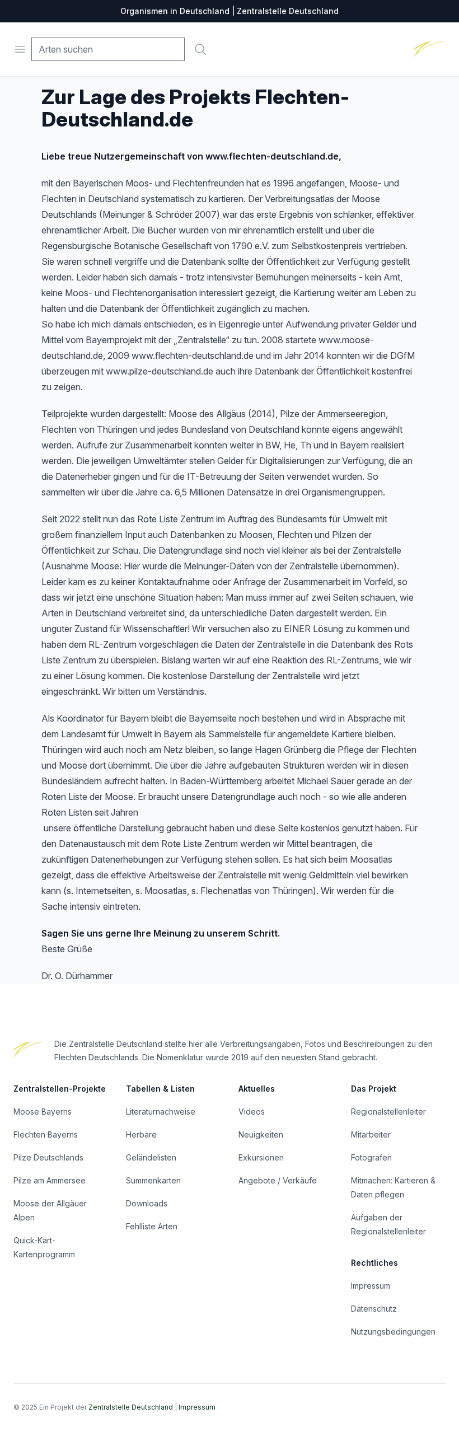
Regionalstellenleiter (388, 1111)
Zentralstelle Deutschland (130, 1407)
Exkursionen (261, 1157)
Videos (251, 1111)
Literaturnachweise (160, 1111)
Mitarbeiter (371, 1134)
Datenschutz (374, 1308)
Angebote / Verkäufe (277, 1180)
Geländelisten (151, 1157)
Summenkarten (153, 1180)
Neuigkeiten (260, 1134)
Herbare (141, 1134)
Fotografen (371, 1157)
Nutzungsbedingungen (393, 1331)
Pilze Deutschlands (48, 1157)
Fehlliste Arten (151, 1226)
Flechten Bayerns (45, 1134)
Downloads (146, 1203)
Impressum (370, 1285)
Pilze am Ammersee (49, 1180)
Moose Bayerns (42, 1111)
